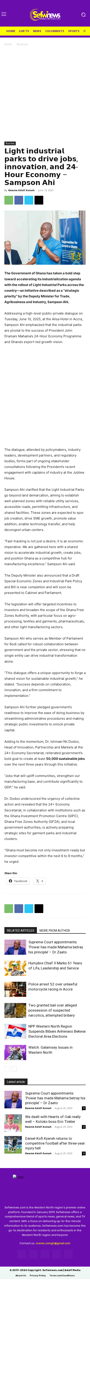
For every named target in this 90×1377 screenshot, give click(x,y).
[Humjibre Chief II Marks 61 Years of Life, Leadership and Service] (15, 968)
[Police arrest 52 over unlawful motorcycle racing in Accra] (15, 989)
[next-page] (14, 1068)
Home (8, 44)
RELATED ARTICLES (20, 930)
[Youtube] (68, 1254)
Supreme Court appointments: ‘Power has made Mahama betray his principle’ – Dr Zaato (55, 947)
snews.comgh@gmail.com (53, 1243)
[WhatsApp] (8, 200)
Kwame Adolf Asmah (21, 190)
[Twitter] (28, 200)
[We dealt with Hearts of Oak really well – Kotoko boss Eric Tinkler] (13, 1123)
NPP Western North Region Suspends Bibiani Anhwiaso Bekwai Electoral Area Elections (57, 1031)
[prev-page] (7, 1068)
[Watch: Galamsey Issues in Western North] (15, 1052)
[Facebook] (18, 200)
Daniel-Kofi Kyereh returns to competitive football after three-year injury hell (55, 1143)
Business (22, 44)
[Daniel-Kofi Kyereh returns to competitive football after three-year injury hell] (13, 1145)
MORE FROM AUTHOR (55, 930)
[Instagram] (33, 1254)
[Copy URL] (39, 200)
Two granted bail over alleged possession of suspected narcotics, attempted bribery (52, 1010)
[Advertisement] (45, 94)
